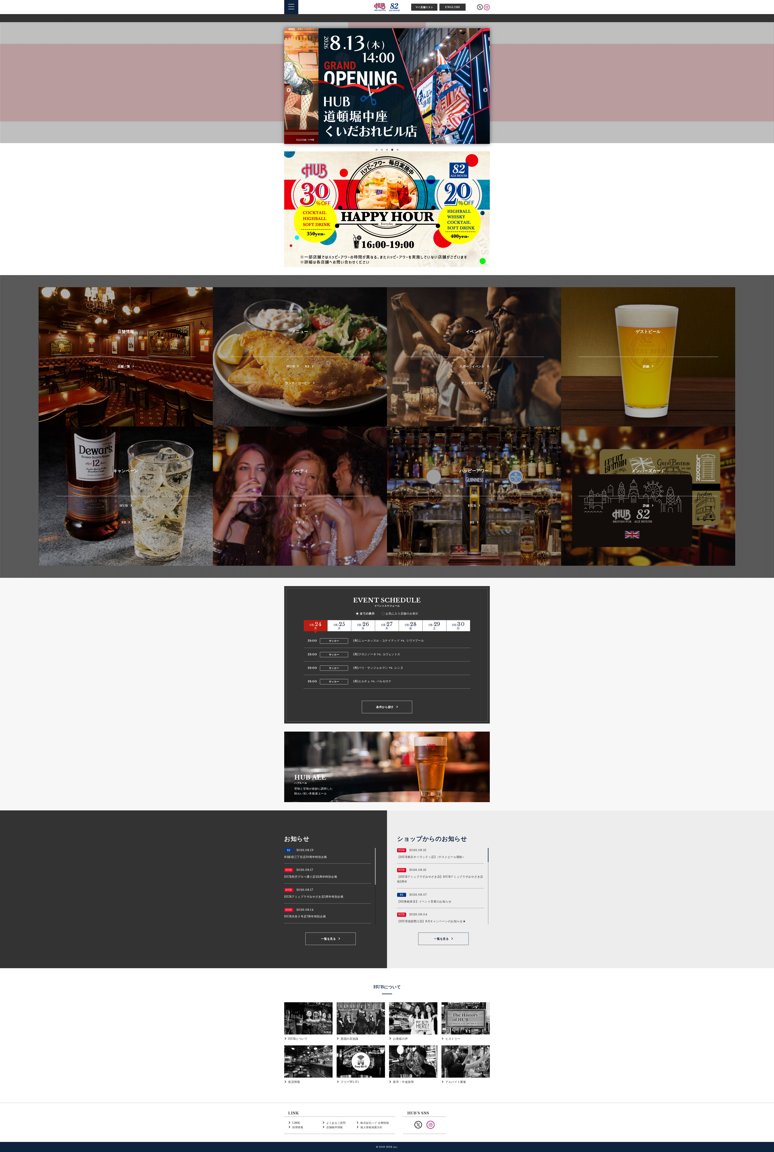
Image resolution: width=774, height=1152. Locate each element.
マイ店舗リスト (424, 7)
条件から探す (385, 707)
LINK (296, 1123)
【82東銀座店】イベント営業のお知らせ (424, 901)
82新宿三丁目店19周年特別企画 (305, 857)
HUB (290, 366)
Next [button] (485, 90)
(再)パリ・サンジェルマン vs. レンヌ (378, 668)
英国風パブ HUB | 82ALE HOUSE (387, 7)
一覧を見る (328, 939)
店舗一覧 (124, 366)
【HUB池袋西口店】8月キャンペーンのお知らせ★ (431, 921)
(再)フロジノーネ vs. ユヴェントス (376, 654)
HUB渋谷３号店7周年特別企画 (305, 916)
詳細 (646, 366)
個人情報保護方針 (371, 1127)
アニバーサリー (472, 383)
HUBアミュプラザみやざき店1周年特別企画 (313, 896)
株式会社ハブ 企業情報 (374, 1123)
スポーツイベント (472, 366)
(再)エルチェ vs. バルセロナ (372, 681)
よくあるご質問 (336, 1123)
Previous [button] (288, 90)
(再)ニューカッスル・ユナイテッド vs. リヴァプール (388, 640)
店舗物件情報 (334, 1127)
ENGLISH (452, 7)
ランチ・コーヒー (298, 383)
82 (307, 366)
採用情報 (297, 1127)
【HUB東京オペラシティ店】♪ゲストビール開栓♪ (430, 857)
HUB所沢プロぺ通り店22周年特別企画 (310, 877)
